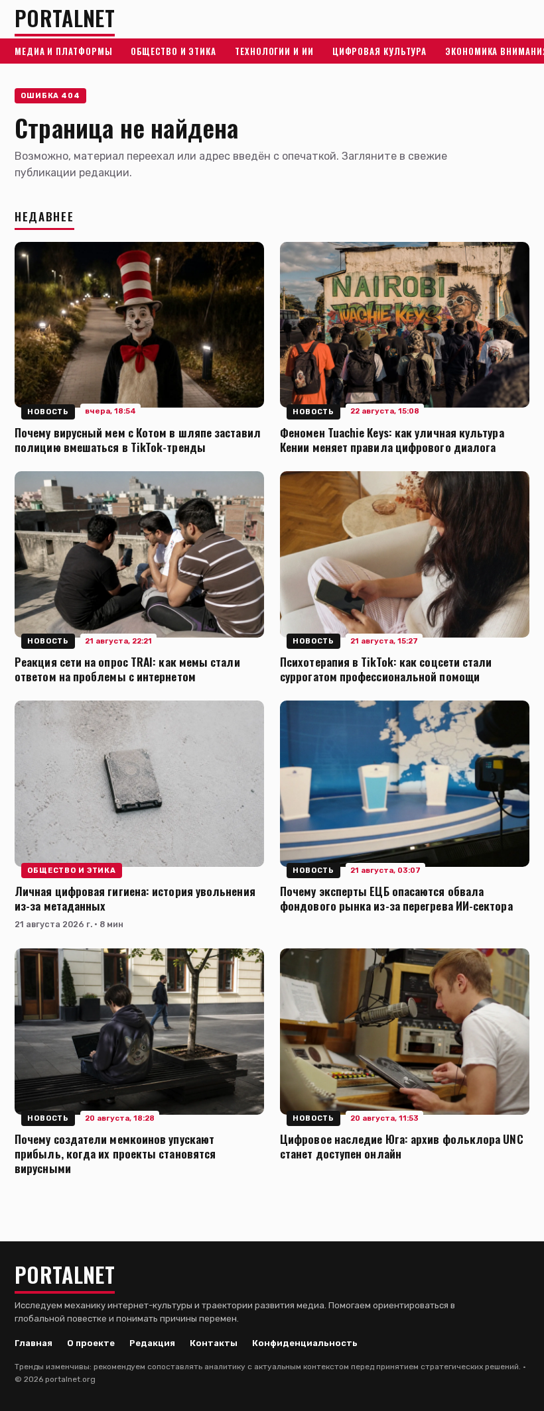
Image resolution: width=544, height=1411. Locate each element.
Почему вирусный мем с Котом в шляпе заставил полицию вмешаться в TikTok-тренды (138, 439)
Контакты (214, 1343)
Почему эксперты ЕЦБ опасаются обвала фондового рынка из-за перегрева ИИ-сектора (396, 898)
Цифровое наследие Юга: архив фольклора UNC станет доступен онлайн (401, 1146)
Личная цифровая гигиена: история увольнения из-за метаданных (135, 898)
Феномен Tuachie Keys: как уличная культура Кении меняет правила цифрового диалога (392, 439)
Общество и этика (173, 51)
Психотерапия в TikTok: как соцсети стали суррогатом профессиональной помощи (386, 669)
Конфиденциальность (305, 1343)
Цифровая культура (379, 51)
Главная (33, 1343)
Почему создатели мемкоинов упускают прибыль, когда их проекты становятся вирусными (115, 1153)
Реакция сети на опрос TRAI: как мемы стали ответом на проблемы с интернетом (127, 669)
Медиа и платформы (63, 51)
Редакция (152, 1343)
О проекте (91, 1343)
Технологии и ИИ (274, 51)
